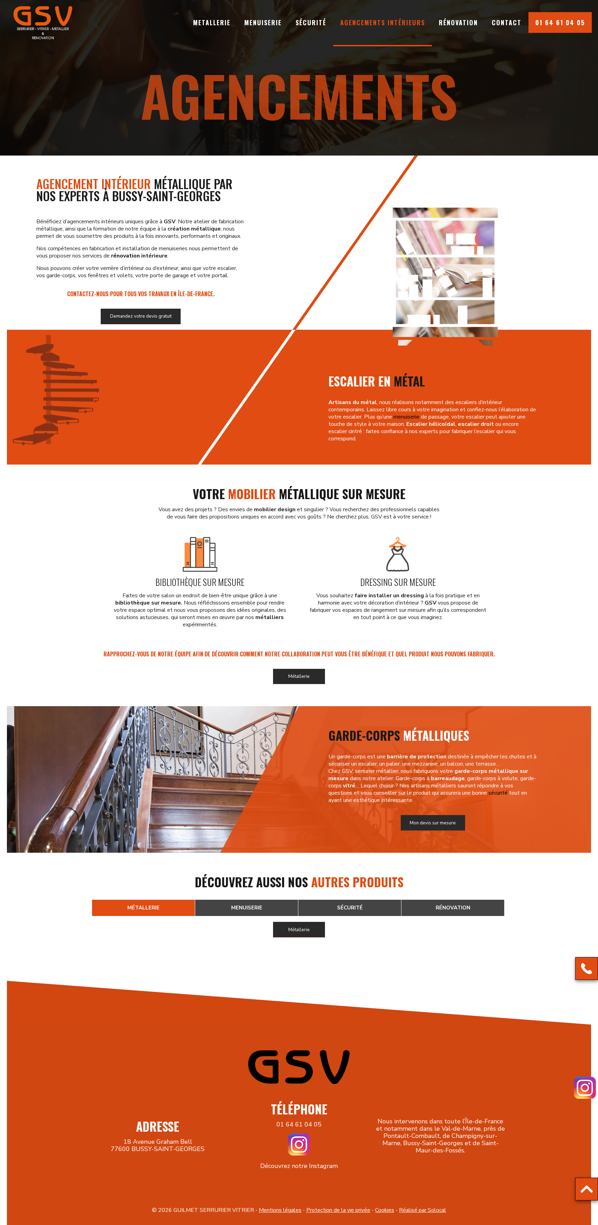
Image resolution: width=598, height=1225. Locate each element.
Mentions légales (280, 1210)
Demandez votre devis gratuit (141, 316)
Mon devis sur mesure (433, 823)
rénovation (125, 256)
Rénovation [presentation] (453, 907)
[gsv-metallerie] (43, 22)
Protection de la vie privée (338, 1210)
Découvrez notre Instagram (299, 1166)
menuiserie (406, 417)
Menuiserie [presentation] (246, 907)
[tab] (143, 908)
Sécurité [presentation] (350, 907)
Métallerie (299, 676)
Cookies (384, 1210)
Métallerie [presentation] (143, 907)
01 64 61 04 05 (299, 1124)
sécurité (498, 793)
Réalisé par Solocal (422, 1210)
